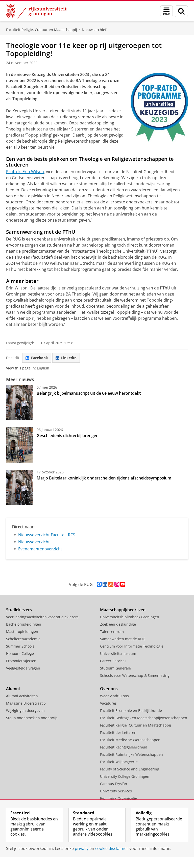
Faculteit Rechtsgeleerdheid (123, 747)
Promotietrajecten (21, 660)
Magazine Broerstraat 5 (26, 703)
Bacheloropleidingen (23, 624)
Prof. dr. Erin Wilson (25, 171)
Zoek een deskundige (118, 624)
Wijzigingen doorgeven (25, 710)
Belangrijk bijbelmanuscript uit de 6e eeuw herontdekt (89, 393)
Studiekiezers (19, 609)
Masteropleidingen (22, 631)
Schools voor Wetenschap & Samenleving (134, 675)
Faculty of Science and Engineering (129, 769)
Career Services (113, 660)
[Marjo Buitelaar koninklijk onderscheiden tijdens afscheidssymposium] (19, 487)
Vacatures (108, 703)
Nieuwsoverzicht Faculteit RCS (46, 534)
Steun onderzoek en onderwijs (32, 717)
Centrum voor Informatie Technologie (131, 646)
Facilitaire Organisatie (118, 798)
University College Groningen (124, 776)
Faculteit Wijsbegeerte (119, 761)
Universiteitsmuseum (118, 653)
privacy (81, 848)
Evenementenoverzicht (40, 548)
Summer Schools (20, 646)
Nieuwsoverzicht (34, 541)
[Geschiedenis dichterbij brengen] (19, 445)
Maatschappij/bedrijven (123, 609)
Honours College (20, 653)
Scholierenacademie (23, 638)
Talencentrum (112, 631)
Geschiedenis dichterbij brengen (68, 435)
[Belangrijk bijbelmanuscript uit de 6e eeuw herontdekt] (19, 402)
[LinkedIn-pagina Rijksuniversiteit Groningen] (105, 584)
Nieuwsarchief (94, 29)
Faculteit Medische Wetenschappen (130, 739)
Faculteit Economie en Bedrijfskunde (131, 710)
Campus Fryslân (113, 783)
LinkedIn (69, 357)
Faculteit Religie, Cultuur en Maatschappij (41, 29)
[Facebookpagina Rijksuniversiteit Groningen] (99, 584)
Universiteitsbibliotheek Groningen (129, 616)
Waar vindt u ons (114, 695)
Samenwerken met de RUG (122, 638)
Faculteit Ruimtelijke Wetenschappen (131, 754)
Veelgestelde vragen (23, 668)
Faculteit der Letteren (118, 732)
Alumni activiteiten (22, 695)
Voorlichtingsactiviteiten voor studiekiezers (42, 616)
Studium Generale (115, 668)
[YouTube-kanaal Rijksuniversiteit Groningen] (122, 584)
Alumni (13, 688)
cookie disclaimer (111, 848)
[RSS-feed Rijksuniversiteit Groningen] (110, 584)
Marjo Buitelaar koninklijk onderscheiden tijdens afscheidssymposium (104, 478)
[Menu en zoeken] (166, 11)
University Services (116, 791)
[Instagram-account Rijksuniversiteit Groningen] (116, 584)
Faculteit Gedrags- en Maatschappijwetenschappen (143, 717)
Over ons (109, 688)
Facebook (39, 357)
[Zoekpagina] (181, 11)
